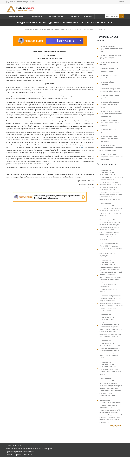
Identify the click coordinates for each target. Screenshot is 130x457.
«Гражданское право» (44, 449)
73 (82, 147)
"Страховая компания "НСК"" (110, 349)
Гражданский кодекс (16, 16)
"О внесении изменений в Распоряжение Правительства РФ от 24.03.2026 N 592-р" (111, 368)
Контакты (121, 2)
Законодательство (56, 16)
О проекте (88, 16)
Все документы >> (117, 426)
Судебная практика (36, 16)
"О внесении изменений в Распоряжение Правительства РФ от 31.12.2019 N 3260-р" (111, 209)
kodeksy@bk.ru (29, 452)
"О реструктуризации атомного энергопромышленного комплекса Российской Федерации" (111, 250)
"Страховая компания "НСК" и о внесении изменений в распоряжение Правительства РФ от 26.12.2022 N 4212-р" (111, 325)
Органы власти (73, 16)
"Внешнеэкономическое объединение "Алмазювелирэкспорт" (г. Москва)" (111, 275)
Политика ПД (27, 455)
